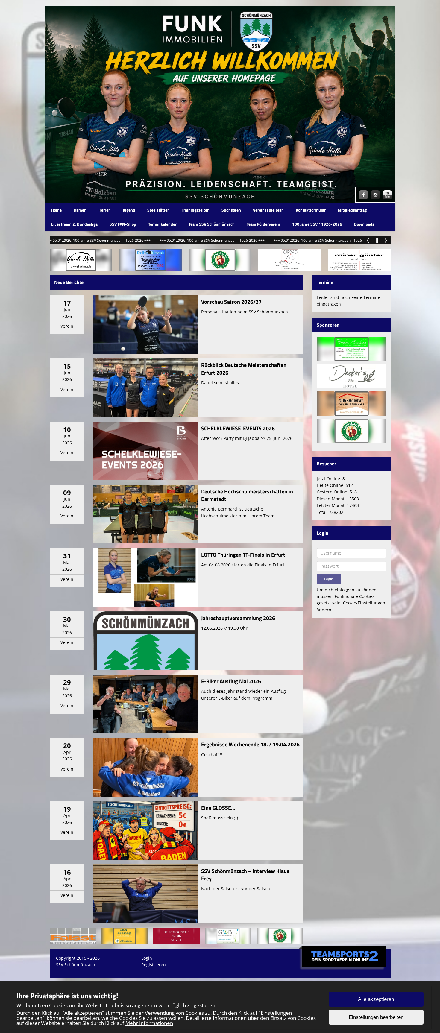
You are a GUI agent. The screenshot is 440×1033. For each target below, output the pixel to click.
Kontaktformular (311, 210)
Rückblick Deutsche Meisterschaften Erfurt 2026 (243, 368)
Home (56, 210)
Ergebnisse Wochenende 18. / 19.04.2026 (250, 744)
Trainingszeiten (196, 210)
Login (146, 958)
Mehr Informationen (149, 1023)
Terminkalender (162, 224)
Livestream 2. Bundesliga (74, 224)
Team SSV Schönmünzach (212, 224)
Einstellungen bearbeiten (376, 1017)
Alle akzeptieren (376, 999)
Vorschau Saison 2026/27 (231, 302)
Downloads (364, 224)
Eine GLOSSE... (218, 808)
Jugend (129, 210)
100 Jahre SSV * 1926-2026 (317, 224)
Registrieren (153, 964)
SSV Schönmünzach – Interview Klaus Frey (245, 874)
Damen (80, 210)
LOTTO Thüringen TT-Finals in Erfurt (243, 555)
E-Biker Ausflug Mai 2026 (231, 681)
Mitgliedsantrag (352, 210)
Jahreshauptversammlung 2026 (238, 618)
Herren (104, 210)
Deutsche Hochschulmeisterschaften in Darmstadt (247, 495)
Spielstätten (158, 210)
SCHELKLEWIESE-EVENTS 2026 (238, 428)
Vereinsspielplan (268, 210)
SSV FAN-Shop (123, 224)
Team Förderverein (263, 224)
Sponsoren (231, 210)
